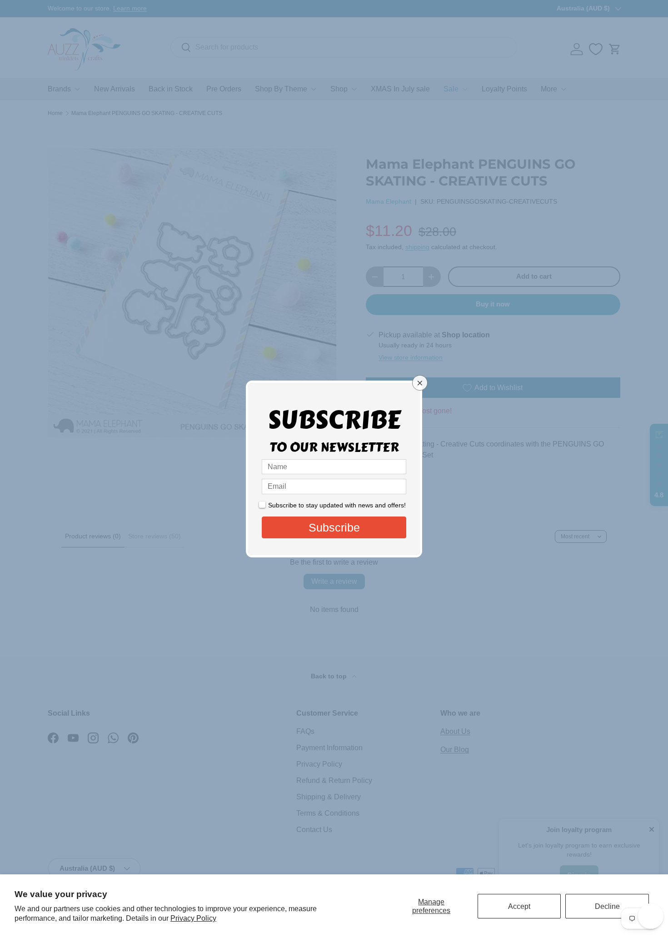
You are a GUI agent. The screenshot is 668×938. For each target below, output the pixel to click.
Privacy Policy (193, 918)
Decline (607, 906)
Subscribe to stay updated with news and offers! (337, 505)
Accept (519, 906)
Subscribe (334, 527)
